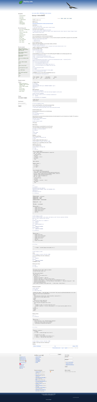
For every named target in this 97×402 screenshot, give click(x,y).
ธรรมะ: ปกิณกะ (21, 40)
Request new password (70, 364)
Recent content (22, 22)
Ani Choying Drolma (22, 39)
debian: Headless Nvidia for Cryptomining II (22, 53)
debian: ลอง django (48, 13)
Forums (21, 20)
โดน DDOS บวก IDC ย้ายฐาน (40, 387)
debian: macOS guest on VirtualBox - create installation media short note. (23, 49)
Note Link (21, 368)
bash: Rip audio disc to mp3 (23, 67)
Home (33, 13)
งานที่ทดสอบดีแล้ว (23, 19)
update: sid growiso (39, 385)
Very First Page (21, 88)
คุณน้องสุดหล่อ (38, 359)
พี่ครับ (36, 379)
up (55, 346)
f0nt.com (22, 364)
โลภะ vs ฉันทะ (21, 38)
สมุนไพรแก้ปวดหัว (22, 34)
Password (67, 359)
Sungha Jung (21, 36)
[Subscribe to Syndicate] (50, 372)
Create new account (69, 363)
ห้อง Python (22, 18)
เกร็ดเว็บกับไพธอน (42, 13)
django (70, 18)
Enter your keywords (21, 103)
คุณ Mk (37, 362)
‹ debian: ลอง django (37, 346)
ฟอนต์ (19, 75)
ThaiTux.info (28, 2)
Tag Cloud (21, 21)
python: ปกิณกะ (21, 91)
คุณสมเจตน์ (37, 358)
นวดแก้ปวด (21, 33)
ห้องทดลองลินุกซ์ (22, 15)
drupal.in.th (21, 365)
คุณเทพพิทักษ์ (38, 361)
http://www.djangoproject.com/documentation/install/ (43, 23)
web (67, 18)
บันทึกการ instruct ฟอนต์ (22, 65)
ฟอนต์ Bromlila (38, 375)
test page (20, 37)
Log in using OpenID (69, 362)
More (29, 43)
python (65, 18)
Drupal (50, 399)
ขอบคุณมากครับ (38, 371)
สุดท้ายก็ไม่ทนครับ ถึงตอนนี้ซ (40, 377)
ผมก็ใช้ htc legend (39, 383)
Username (67, 356)
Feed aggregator (22, 23)
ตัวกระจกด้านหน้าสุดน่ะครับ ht (41, 381)
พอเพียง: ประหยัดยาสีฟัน (23, 32)
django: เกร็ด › (75, 346)
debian (62, 18)
